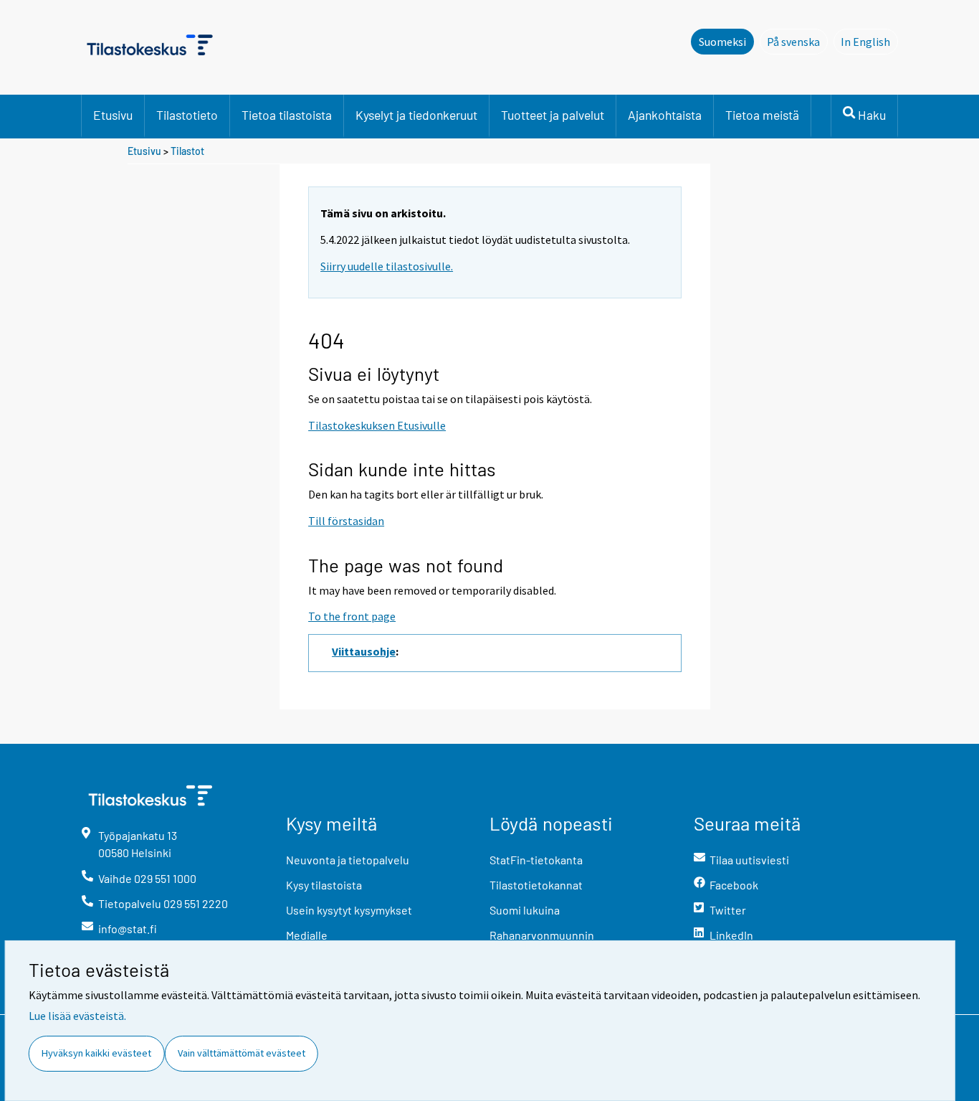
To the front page (352, 616)
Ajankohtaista (665, 115)
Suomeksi (722, 41)
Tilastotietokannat (536, 885)
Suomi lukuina (525, 910)
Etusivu (113, 115)
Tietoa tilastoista (287, 115)
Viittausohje (364, 651)
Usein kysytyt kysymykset (349, 910)
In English (869, 41)
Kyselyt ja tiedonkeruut (416, 115)
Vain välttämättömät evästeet (241, 1052)
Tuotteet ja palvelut (552, 115)
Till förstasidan (346, 521)
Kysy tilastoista (324, 885)
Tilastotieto (187, 115)
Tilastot (187, 151)
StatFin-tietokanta (536, 859)
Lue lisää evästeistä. (77, 1015)
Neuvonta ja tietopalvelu (347, 859)
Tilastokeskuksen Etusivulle (377, 425)
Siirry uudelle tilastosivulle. (386, 266)
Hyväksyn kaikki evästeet (96, 1052)
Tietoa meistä (762, 115)
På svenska (797, 41)
